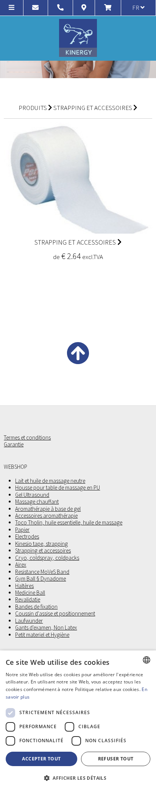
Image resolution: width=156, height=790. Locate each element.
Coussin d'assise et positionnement (55, 613)
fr (136, 7)
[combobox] (146, 660)
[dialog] (78, 720)
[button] (78, 777)
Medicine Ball (30, 592)
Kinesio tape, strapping (41, 543)
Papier (22, 529)
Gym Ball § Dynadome (40, 578)
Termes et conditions (27, 437)
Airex (20, 564)
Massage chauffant (37, 501)
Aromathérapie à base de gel (48, 509)
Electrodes (27, 536)
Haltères (24, 586)
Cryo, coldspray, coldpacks (47, 557)
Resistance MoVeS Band (42, 572)
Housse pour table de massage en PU (57, 487)
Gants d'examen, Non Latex (46, 627)
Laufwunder (29, 620)
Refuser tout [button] (116, 758)
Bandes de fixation (36, 606)
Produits (33, 108)
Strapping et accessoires (92, 108)
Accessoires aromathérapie (46, 515)
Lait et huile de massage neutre (50, 480)
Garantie (13, 444)
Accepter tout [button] (41, 758)
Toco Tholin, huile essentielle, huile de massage (68, 522)
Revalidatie (27, 599)
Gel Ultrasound (32, 495)
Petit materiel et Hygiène (42, 634)
